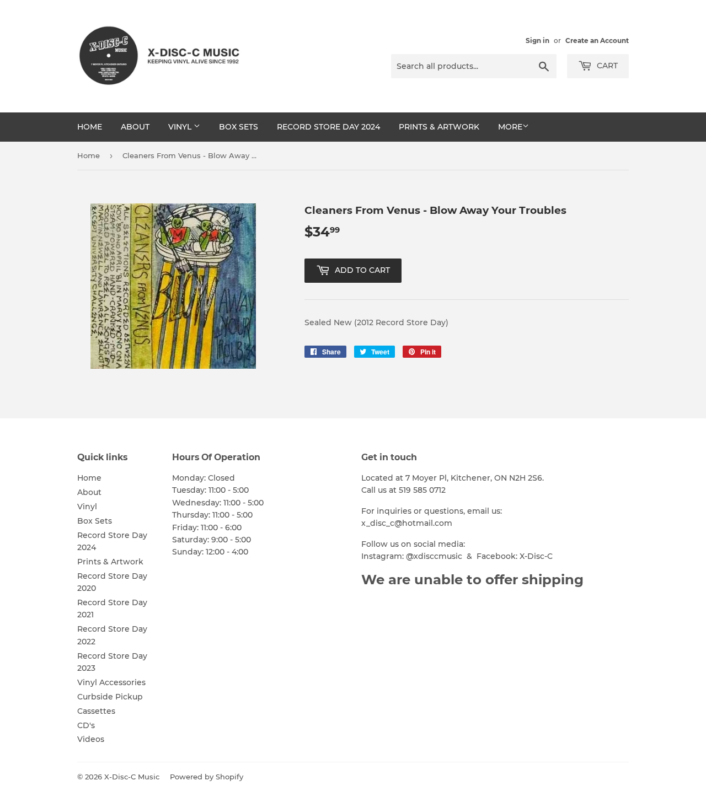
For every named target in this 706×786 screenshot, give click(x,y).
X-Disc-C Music (131, 776)
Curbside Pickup (110, 697)
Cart (606, 66)
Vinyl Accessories (111, 682)
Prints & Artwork (439, 127)
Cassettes (96, 711)
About (135, 127)
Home (89, 127)
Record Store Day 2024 (328, 127)
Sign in (537, 40)
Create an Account (597, 40)
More (510, 127)
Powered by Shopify (206, 776)
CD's (86, 725)
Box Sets (238, 127)
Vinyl (181, 127)
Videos (90, 739)
